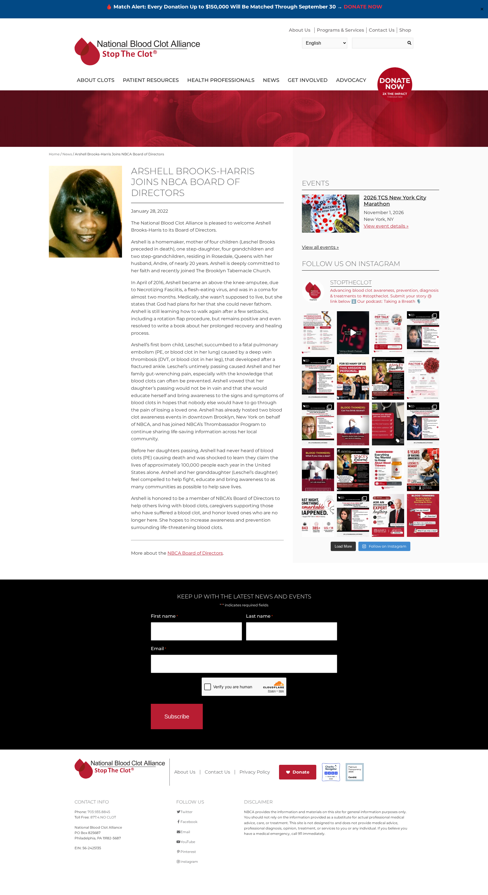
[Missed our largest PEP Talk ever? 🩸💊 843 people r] (388, 469)
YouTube (187, 842)
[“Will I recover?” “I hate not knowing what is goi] (318, 515)
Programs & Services (340, 30)
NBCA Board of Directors (195, 553)
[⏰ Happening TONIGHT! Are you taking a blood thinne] (388, 515)
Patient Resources (151, 80)
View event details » (386, 226)
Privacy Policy (254, 772)
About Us (299, 30)
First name (164, 616)
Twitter (186, 812)
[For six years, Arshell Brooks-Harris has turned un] (423, 469)
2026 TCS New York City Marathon (395, 200)
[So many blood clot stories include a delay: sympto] (423, 423)
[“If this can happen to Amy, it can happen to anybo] (353, 332)
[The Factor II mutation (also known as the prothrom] (423, 378)
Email (158, 648)
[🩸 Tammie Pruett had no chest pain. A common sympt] (318, 423)
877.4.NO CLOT (103, 817)
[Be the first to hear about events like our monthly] (388, 423)
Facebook (188, 822)
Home (54, 154)
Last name (259, 616)
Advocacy (351, 80)
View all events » (320, 247)
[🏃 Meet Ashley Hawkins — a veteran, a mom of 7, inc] (388, 378)
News (271, 80)
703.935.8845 (99, 812)
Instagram (189, 861)
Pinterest (188, 852)
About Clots (95, 80)
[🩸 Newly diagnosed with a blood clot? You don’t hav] (388, 332)
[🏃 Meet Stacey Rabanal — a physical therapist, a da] (353, 469)
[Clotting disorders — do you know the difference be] (318, 332)
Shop (405, 30)
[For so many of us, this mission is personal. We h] (353, 378)
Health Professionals (220, 80)
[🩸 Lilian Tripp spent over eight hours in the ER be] (423, 332)
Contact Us (382, 30)
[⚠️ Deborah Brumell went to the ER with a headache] (353, 515)
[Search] (409, 43)
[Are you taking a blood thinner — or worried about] (353, 423)
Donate (301, 772)
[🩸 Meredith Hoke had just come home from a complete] (318, 378)
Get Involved (308, 80)
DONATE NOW (363, 7)
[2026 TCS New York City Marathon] (330, 231)
